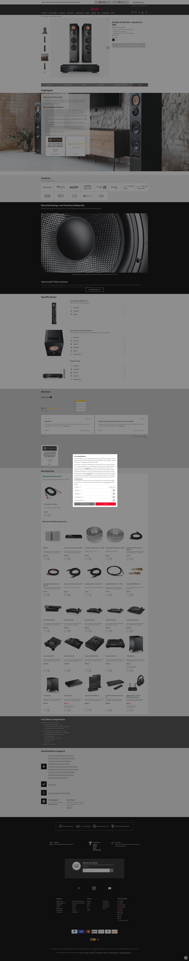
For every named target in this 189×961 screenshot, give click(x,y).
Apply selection (84, 504)
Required (77, 487)
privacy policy (107, 482)
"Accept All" (89, 473)
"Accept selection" (78, 478)
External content (79, 500)
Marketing (77, 493)
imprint (76, 484)
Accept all (106, 504)
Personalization (78, 497)
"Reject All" (87, 468)
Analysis (77, 490)
